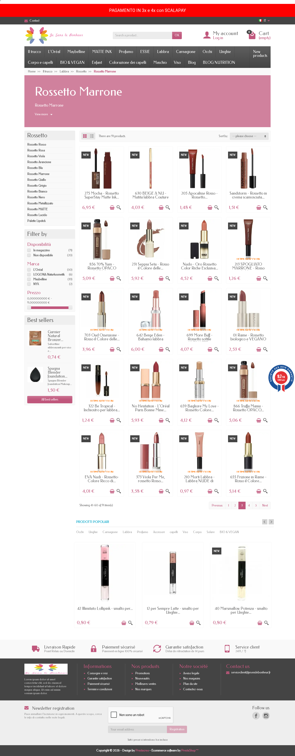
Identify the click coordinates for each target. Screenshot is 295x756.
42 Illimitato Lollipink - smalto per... (105, 608)
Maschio (160, 62)
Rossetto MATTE (37, 209)
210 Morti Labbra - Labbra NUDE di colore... (199, 481)
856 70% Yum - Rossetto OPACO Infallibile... (101, 268)
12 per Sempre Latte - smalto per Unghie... (173, 610)
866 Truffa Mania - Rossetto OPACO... (248, 408)
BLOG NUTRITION (219, 62)
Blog (192, 62)
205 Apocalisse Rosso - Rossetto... (199, 195)
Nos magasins (191, 679)
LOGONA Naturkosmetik (49, 274)
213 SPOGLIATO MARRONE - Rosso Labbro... (248, 268)
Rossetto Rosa (36, 150)
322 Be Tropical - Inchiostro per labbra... (102, 408)
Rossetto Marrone (38, 174)
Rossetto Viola (36, 156)
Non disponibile (43, 255)
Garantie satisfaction (99, 679)
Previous (217, 505)
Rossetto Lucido (37, 215)
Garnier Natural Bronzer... (55, 336)
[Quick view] (118, 207)
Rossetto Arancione (39, 162)
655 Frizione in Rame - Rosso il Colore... (248, 479)
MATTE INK (102, 51)
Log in (218, 37)
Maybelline (76, 51)
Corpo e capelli (40, 62)
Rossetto (37, 135)
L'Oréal (54, 51)
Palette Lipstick (36, 221)
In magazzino (41, 250)
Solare (211, 532)
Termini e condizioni (99, 689)
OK (177, 35)
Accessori (159, 532)
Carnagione (185, 51)
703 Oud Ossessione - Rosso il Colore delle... (102, 337)
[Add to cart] (112, 207)
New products (260, 53)
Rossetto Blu (35, 168)
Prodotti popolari (92, 522)
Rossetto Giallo (36, 180)
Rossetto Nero (36, 197)
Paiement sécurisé (98, 684)
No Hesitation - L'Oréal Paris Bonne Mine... (151, 408)
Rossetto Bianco (37, 191)
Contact (34, 20)
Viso (177, 62)
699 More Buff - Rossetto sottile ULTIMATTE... (200, 339)
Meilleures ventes (145, 684)
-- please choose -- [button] (244, 136)
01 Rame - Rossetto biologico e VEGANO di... (248, 339)
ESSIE (145, 51)
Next (265, 505)
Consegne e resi (97, 673)
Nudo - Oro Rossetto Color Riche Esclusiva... (199, 266)
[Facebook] (256, 715)
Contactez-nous (193, 689)
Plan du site (190, 684)
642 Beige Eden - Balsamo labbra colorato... (150, 339)
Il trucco (34, 51)
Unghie (225, 51)
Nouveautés (142, 679)
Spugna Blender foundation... (57, 372)
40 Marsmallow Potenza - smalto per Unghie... (241, 610)
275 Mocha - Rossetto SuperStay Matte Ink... (101, 195)
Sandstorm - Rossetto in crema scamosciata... (248, 195)
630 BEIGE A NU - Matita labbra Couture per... (150, 197)
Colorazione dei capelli (127, 62)
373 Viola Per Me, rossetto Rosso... (150, 479)
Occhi (207, 51)
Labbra (163, 51)
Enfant (97, 62)
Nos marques (143, 689)
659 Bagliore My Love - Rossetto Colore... (199, 408)
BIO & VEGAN (72, 62)
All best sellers (49, 399)
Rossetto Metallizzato (40, 203)
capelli (174, 532)
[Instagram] (266, 715)
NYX (36, 284)
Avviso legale (191, 673)
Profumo (126, 51)
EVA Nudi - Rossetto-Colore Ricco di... (102, 479)
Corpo (197, 532)
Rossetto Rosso (36, 144)
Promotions (142, 673)
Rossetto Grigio (37, 185)
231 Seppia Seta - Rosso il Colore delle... (150, 266)
